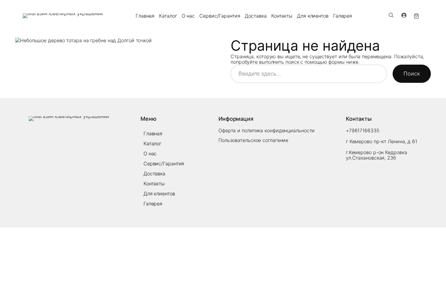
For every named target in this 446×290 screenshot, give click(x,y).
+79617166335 (363, 130)
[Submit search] (391, 15)
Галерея (342, 16)
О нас (188, 16)
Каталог (168, 16)
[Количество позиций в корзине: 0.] (416, 15)
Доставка (256, 16)
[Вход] (404, 15)
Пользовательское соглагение (253, 140)
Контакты (281, 16)
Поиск (412, 73)
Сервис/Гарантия (219, 16)
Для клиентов (313, 16)
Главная (145, 16)
